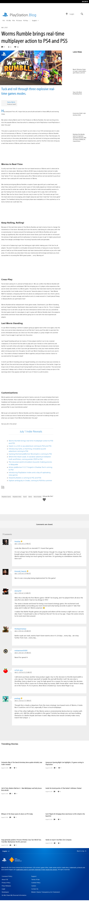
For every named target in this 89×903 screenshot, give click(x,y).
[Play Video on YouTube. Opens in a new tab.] (57, 83)
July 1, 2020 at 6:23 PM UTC (23, 544)
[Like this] (15, 768)
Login (72, 14)
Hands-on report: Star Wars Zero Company (58, 840)
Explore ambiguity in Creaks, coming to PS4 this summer (30, 480)
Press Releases (6, 886)
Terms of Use (35, 879)
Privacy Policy (6, 882)
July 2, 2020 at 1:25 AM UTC (23, 593)
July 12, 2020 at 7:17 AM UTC (23, 700)
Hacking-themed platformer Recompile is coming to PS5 (30, 454)
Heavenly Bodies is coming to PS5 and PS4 (25, 478)
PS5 (4, 20)
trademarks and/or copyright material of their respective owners (36, 869)
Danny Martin (11, 102)
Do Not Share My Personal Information (14, 895)
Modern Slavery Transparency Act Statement (45, 892)
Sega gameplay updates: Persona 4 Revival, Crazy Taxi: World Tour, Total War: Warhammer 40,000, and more (21, 841)
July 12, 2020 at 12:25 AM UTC (23, 672)
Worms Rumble (37, 496)
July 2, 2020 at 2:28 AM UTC (23, 631)
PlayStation (23, 14)
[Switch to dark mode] (67, 14)
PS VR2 (8, 20)
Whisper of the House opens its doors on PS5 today (17, 814)
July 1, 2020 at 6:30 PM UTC (23, 573)
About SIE (5, 879)
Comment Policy (7, 876)
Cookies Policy (35, 882)
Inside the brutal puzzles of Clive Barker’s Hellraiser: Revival (63, 788)
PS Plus (25, 20)
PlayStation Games (6, 496)
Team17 (25, 496)
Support (34, 876)
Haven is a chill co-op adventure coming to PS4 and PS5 (30, 446)
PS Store (19, 20)
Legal (3, 889)
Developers (5, 892)
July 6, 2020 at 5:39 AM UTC (23, 653)
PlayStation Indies (17, 496)
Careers (33, 886)
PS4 (13, 20)
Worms (30, 496)
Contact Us (34, 889)
